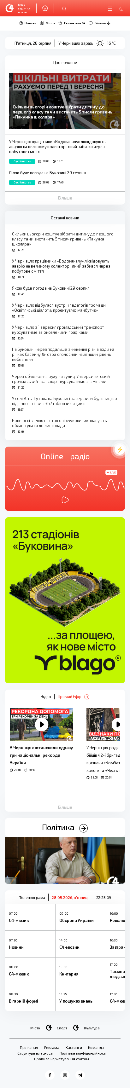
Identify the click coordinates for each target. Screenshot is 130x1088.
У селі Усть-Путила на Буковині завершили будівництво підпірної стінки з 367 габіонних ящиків (64, 401)
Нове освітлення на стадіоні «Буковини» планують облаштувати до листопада (59, 423)
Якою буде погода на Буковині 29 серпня (51, 288)
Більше (65, 197)
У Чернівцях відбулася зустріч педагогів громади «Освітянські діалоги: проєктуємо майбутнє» (59, 308)
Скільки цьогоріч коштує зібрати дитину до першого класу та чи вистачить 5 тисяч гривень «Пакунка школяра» (62, 238)
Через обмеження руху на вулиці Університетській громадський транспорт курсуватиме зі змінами (61, 379)
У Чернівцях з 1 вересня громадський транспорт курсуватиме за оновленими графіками (58, 330)
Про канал (29, 1047)
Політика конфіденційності (83, 1053)
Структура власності (35, 1053)
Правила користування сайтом (61, 1059)
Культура (92, 1028)
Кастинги (74, 1047)
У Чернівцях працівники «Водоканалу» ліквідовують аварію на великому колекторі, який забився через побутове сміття (61, 266)
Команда (96, 1047)
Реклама (51, 1047)
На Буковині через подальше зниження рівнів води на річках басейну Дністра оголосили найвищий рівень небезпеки (63, 354)
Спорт (62, 1028)
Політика (59, 827)
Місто (35, 1028)
